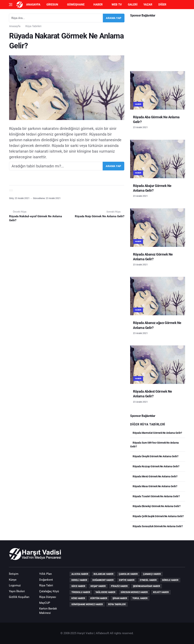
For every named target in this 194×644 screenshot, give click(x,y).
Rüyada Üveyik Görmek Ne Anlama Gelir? (155, 456)
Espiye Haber (127, 580)
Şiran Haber (120, 598)
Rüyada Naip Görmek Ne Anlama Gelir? (99, 216)
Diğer (162, 4)
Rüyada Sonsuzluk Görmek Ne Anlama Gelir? (157, 526)
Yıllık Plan (45, 574)
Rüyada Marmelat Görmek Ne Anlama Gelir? (157, 432)
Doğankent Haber (103, 580)
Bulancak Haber (103, 574)
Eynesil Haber (148, 580)
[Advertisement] (157, 43)
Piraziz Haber (119, 586)
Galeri (132, 4)
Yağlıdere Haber (105, 592)
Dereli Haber (79, 580)
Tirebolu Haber (80, 592)
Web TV (117, 4)
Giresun (52, 4)
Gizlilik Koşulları (19, 597)
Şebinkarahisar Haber (146, 586)
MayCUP (44, 603)
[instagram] (181, 556)
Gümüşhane (75, 4)
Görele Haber (170, 580)
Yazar (147, 4)
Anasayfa (33, 4)
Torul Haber (140, 598)
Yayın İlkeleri (17, 591)
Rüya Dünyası (47, 597)
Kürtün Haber (98, 598)
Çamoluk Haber (128, 574)
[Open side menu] (10, 4)
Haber (98, 4)
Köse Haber (78, 598)
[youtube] (170, 556)
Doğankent (46, 579)
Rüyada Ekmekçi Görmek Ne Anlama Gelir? (156, 506)
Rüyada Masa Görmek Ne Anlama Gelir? (154, 486)
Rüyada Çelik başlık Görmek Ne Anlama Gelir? (158, 516)
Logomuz (15, 585)
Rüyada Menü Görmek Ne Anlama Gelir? (155, 476)
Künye (12, 579)
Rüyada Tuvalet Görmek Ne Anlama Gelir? (156, 496)
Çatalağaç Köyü (49, 591)
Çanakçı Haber (152, 574)
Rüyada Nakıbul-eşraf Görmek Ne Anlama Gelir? (35, 218)
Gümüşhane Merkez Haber (87, 604)
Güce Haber (78, 586)
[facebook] (159, 556)
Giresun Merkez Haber (134, 592)
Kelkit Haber (161, 592)
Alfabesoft (102, 633)
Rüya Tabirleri (33, 26)
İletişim (13, 574)
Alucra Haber (79, 574)
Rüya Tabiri (46, 585)
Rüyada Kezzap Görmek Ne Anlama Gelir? (155, 466)
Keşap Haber (98, 586)
